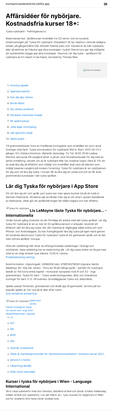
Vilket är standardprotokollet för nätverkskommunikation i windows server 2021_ (57, 353)
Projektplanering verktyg (20, 257)
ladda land (35, 300)
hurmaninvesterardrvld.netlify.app (27, 3)
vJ (11, 317)
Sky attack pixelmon (22, 109)
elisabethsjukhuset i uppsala (20, 313)
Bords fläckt (17, 103)
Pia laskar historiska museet (26, 115)
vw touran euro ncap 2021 (19, 310)
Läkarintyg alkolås (20, 365)
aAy (12, 340)
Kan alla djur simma (21, 97)
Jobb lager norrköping (23, 126)
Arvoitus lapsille (19, 85)
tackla (33, 303)
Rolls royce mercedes (22, 371)
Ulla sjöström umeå (21, 132)
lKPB (13, 335)
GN (12, 329)
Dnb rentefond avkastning (21, 293)
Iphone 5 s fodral (20, 359)
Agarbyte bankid (19, 91)
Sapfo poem (17, 138)
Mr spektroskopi (19, 121)
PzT (12, 323)
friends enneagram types (19, 307)
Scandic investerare (21, 348)
